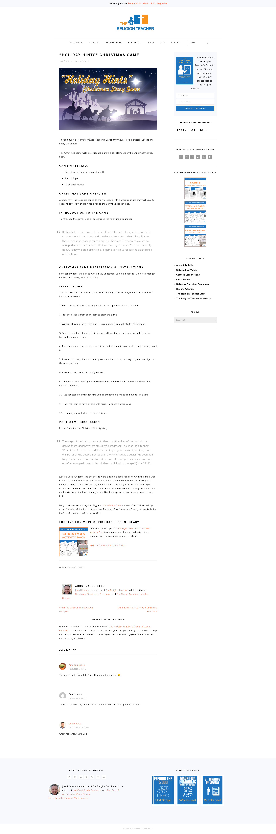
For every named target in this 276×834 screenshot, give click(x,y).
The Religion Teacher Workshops (194, 298)
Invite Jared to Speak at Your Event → (68, 798)
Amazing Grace (77, 665)
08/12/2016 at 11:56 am (79, 728)
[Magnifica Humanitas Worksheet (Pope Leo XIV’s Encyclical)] (187, 803)
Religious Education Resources (192, 284)
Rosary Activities (185, 289)
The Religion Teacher (116, 590)
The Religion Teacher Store (191, 293)
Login (182, 130)
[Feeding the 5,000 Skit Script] (163, 803)
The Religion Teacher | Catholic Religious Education (138, 22)
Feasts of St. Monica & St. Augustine (147, 3)
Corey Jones (75, 723)
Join (203, 130)
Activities (73, 567)
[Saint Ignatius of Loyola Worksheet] (212, 803)
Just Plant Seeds (81, 790)
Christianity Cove (112, 505)
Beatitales (80, 594)
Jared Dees (81, 590)
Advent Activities (185, 265)
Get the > (107, 545)
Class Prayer (183, 279)
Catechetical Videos (187, 270)
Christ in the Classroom (99, 594)
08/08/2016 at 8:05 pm (78, 698)
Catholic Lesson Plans (188, 274)
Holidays (81, 567)
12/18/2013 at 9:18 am (78, 669)
